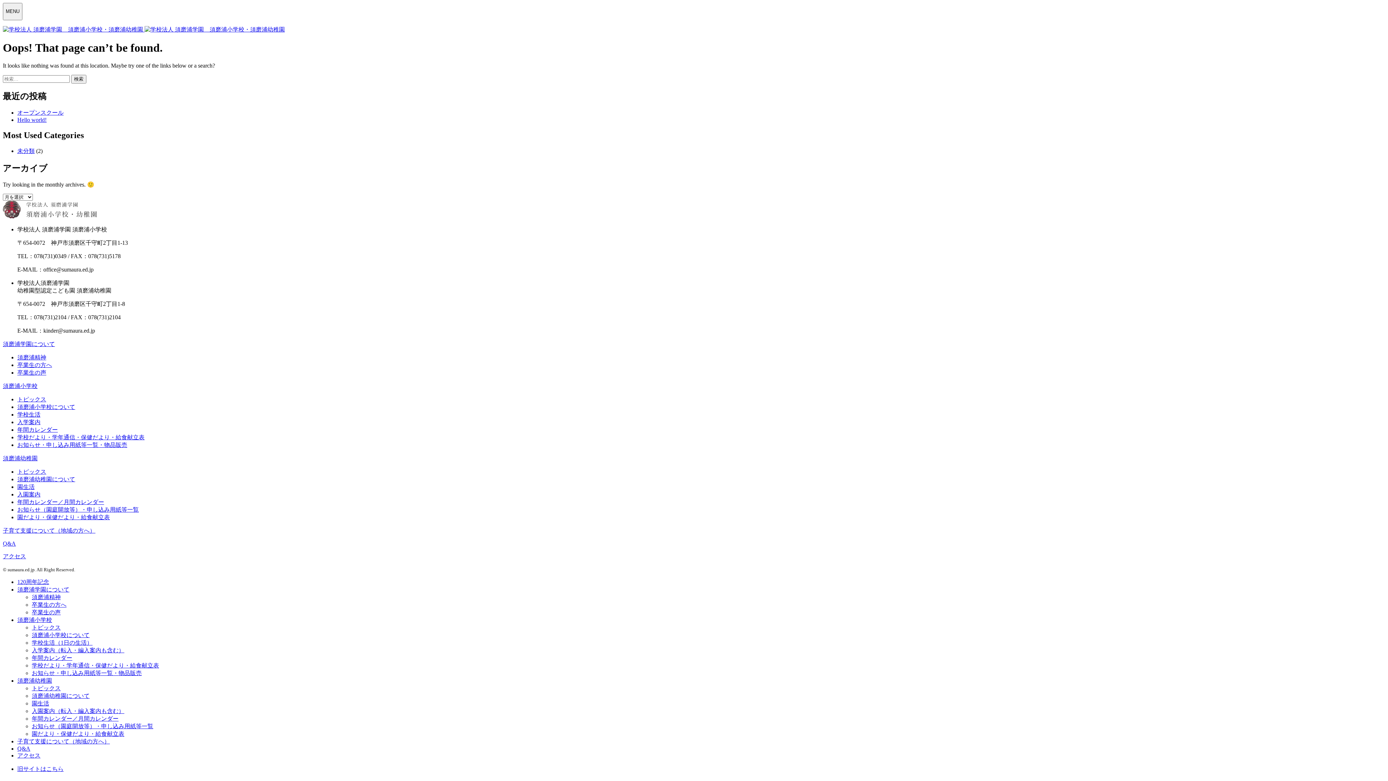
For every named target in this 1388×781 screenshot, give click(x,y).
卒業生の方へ (34, 365)
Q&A (9, 544)
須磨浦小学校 (20, 386)
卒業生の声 (31, 373)
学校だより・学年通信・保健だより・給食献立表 (81, 437)
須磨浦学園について (29, 344)
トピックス (31, 399)
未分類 (26, 151)
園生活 (26, 487)
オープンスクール (40, 113)
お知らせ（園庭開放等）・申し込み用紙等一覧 (78, 510)
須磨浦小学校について (46, 407)
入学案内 (28, 422)
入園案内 (28, 494)
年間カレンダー (37, 430)
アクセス (14, 556)
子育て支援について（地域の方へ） (49, 531)
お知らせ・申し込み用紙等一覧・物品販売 (72, 445)
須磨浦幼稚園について (46, 479)
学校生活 (28, 414)
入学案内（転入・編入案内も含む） (78, 650)
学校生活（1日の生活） (62, 643)
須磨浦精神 (31, 357)
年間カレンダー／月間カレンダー (60, 502)
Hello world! (32, 120)
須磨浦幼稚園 (20, 458)
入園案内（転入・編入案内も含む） (78, 711)
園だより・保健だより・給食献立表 (63, 517)
